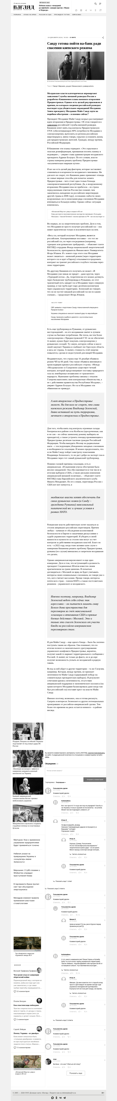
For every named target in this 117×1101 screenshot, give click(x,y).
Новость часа (45, 2)
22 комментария (23, 991)
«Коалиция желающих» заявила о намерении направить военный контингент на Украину (26, 771)
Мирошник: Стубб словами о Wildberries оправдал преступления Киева (27, 873)
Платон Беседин (20, 1001)
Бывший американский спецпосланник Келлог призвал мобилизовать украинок (25, 798)
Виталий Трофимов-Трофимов (25, 971)
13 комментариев (23, 1047)
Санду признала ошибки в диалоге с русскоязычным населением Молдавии (72, 318)
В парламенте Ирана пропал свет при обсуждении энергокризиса (26, 887)
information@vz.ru (69, 1093)
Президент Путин (62, 14)
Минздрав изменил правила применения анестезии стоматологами (26, 900)
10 (79, 973)
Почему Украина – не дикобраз (26, 1033)
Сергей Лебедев (20, 1029)
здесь (47, 757)
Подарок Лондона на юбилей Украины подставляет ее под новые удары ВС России (28, 743)
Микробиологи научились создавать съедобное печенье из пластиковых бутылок (27, 825)
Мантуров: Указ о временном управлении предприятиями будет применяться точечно (27, 842)
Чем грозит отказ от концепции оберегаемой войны (26, 976)
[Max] (76, 10)
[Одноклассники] (95, 10)
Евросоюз (76, 14)
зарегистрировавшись (96, 753)
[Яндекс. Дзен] (81, 10)
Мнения (17, 965)
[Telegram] (86, 10)
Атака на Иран (30, 14)
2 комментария (23, 1019)
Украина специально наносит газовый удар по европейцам (74, 313)
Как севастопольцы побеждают (26, 1005)
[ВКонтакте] (91, 10)
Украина (17, 14)
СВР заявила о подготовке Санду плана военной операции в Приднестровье (74, 308)
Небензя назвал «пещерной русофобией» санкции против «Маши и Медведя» (54, 7)
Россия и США (45, 14)
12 (79, 915)
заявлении (52, 125)
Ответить (56, 796)
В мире (73, 37)
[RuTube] (100, 10)
